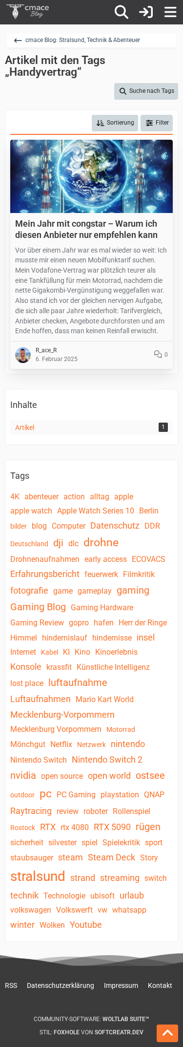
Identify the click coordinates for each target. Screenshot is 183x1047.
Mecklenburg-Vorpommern (62, 714)
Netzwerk (91, 744)
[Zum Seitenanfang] (167, 1033)
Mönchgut (27, 744)
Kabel (49, 652)
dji (58, 543)
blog (39, 526)
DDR (152, 526)
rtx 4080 (75, 827)
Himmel (23, 637)
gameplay (95, 591)
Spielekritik (121, 842)
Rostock (22, 828)
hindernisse (112, 637)
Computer (68, 526)
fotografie (29, 590)
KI (66, 652)
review (68, 811)
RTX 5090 (112, 827)
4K (15, 496)
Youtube (86, 924)
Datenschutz (115, 525)
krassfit (59, 667)
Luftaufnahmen (40, 699)
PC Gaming (76, 794)
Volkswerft (74, 910)
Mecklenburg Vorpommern (56, 729)
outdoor (22, 795)
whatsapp (129, 910)
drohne (101, 542)
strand (82, 878)
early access (105, 559)
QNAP (154, 794)
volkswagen (30, 910)
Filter (162, 122)
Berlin (149, 510)
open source (62, 776)
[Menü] (170, 12)
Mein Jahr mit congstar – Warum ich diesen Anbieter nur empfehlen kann (86, 229)
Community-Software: (91, 1019)
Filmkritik (139, 574)
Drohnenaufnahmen (45, 559)
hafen (104, 622)
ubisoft (102, 895)
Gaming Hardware (102, 607)
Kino (82, 652)
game (63, 591)
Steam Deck (111, 857)
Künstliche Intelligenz (113, 667)
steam (70, 857)
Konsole (25, 667)
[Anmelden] (146, 12)
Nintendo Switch (38, 760)
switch (155, 878)
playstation (120, 794)
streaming (120, 878)
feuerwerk (101, 574)
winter (22, 924)
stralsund (37, 876)
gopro (79, 622)
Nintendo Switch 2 (107, 759)
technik (24, 895)
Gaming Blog (38, 607)
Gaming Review (37, 622)
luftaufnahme (77, 682)
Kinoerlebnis (116, 652)
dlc (73, 543)
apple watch (31, 510)
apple (123, 496)
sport (154, 842)
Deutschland (29, 544)
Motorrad (120, 729)
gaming (133, 590)
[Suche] (121, 12)
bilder (18, 526)
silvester (62, 842)
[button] (115, 123)
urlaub (132, 895)
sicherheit (26, 842)
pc (46, 793)
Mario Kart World (105, 699)
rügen (148, 827)
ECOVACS (148, 559)
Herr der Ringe (143, 622)
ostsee (150, 775)
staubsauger (31, 857)
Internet (23, 652)
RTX (48, 827)
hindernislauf (64, 637)
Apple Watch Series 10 (95, 510)
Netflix (61, 744)
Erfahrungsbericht (45, 574)
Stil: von (91, 1032)
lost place (26, 683)
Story (149, 857)
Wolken (52, 925)
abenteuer (41, 496)
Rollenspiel (131, 811)
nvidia (23, 775)
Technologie (64, 895)
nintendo (128, 744)
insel (146, 637)
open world (109, 775)
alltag (99, 496)
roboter (95, 811)
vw (102, 910)
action (74, 496)
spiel (89, 842)
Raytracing (31, 811)
